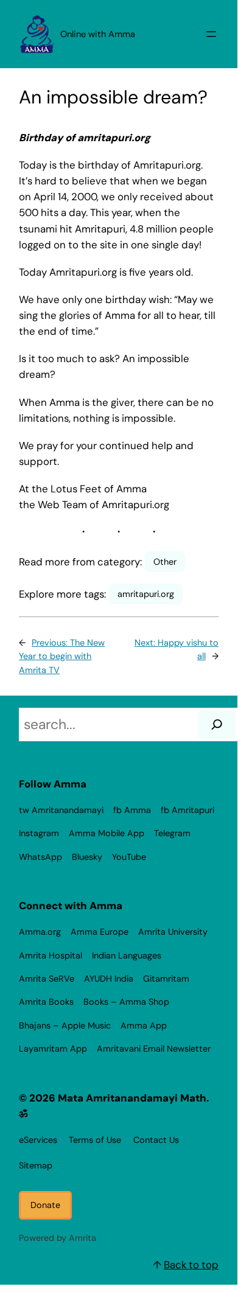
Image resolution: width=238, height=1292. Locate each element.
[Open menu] (211, 34)
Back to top (191, 1264)
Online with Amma (97, 34)
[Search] (216, 724)
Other (165, 561)
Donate (45, 1204)
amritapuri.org (145, 593)
